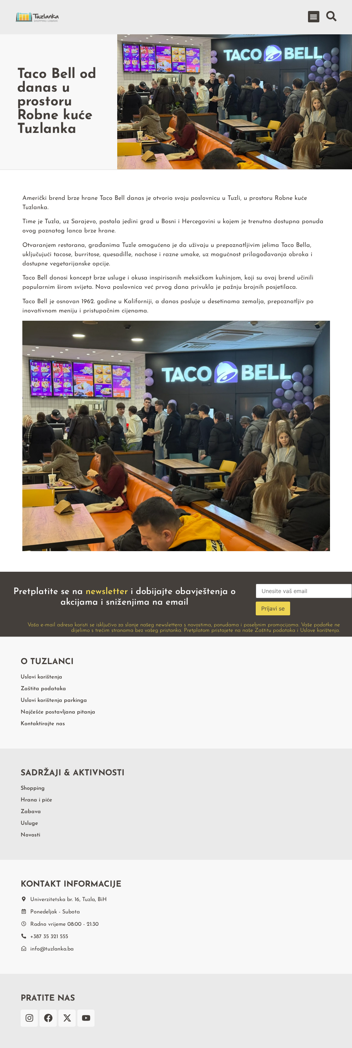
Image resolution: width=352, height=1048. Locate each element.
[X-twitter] (67, 1018)
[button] (313, 16)
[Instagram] (29, 1018)
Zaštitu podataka (275, 630)
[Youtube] (86, 1018)
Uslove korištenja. (320, 630)
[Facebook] (48, 1018)
